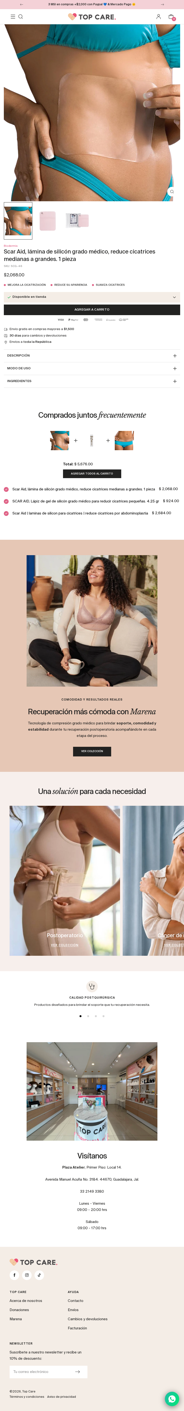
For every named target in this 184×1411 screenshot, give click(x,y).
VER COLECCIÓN (92, 751)
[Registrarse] (77, 1372)
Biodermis (11, 246)
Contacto (75, 1301)
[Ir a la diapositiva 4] (103, 1016)
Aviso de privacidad (61, 1396)
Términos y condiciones (27, 1396)
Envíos (73, 1310)
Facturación (77, 1328)
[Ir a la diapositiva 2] (88, 1016)
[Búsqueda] (20, 16)
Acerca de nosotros (26, 1301)
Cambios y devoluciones (88, 1319)
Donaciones (19, 1310)
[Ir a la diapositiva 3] (96, 1016)
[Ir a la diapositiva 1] (80, 1016)
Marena (16, 1319)
